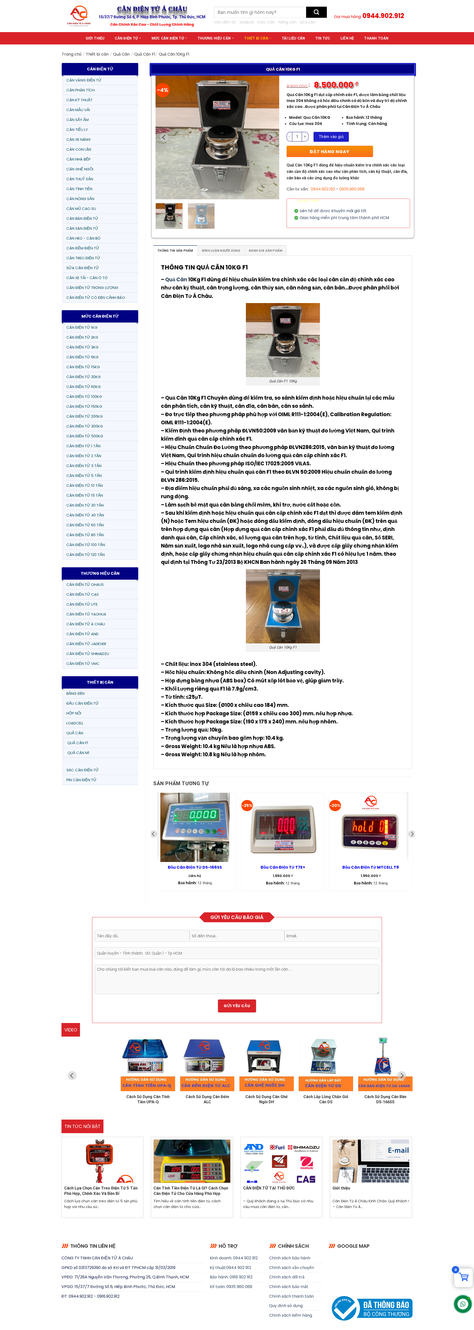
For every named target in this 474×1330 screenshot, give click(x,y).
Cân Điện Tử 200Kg (84, 416)
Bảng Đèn (75, 693)
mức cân (266, 22)
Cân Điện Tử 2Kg (82, 337)
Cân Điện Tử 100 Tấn (85, 544)
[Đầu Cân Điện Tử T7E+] (282, 827)
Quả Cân (121, 54)
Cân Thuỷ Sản (79, 179)
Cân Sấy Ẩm (77, 119)
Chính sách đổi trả (286, 1277)
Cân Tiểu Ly (77, 129)
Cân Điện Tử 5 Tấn (84, 475)
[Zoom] (162, 193)
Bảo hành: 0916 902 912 (231, 1277)
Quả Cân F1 (144, 54)
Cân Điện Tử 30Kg (83, 376)
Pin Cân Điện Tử (81, 779)
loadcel (246, 22)
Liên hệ (347, 38)
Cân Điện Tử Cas (82, 594)
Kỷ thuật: (218, 1267)
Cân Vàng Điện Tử (83, 80)
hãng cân (287, 22)
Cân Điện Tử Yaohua (86, 614)
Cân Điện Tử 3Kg (82, 347)
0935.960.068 (352, 189)
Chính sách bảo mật (288, 1286)
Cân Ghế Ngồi (79, 169)
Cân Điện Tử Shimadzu (87, 653)
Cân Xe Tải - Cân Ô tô (87, 277)
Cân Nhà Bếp (78, 159)
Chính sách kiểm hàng (290, 1315)
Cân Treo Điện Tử (83, 258)
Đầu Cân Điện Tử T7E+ (283, 867)
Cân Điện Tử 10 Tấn (84, 485)
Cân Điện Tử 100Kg (84, 396)
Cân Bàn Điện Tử (82, 218)
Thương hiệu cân (214, 38)
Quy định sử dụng (286, 1306)
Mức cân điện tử (168, 38)
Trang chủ (71, 54)
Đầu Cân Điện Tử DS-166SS (195, 867)
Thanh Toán (376, 38)
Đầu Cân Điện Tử (82, 703)
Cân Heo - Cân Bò (83, 238)
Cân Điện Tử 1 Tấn (83, 446)
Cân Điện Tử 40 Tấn (85, 515)
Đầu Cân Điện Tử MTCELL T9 (370, 867)
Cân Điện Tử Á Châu (85, 624)
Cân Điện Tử (126, 38)
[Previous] (164, 137)
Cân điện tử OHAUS (85, 584)
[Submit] (316, 12)
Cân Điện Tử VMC (82, 663)
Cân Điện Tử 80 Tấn (85, 534)
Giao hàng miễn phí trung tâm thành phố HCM (344, 218)
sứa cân (308, 22)
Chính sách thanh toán (291, 1296)
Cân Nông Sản (80, 198)
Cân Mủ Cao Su (81, 208)
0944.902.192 (323, 189)
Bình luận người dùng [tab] (221, 250)
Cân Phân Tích (80, 90)
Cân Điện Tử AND (82, 633)
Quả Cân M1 (78, 752)
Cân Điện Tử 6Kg (82, 357)
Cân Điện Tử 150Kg (84, 406)
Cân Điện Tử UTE (82, 604)
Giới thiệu (95, 38)
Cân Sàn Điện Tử (82, 228)
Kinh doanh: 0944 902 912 (234, 1258)
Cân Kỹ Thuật (79, 99)
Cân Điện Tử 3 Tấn (83, 465)
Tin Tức (322, 38)
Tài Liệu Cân (293, 38)
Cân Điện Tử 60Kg (83, 386)
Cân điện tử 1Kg (82, 327)
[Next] (270, 137)
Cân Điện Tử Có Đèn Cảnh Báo (95, 297)
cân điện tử (225, 22)
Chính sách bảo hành (289, 1258)
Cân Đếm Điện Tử (82, 248)
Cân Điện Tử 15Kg (83, 366)
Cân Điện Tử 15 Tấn (84, 495)
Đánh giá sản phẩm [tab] (265, 250)
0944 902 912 (238, 1267)
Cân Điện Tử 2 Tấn (83, 455)
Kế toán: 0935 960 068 (231, 1286)
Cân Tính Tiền (79, 188)
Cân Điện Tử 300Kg (84, 426)
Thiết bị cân (256, 38)
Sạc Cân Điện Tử (82, 770)
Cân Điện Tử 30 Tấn (85, 505)
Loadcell (74, 723)
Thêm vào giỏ (331, 136)
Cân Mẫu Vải (78, 109)
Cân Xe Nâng (78, 139)
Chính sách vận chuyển (291, 1267)
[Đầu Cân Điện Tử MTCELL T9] (370, 827)
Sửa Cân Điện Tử (82, 267)
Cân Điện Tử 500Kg (84, 436)
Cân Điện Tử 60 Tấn (85, 525)
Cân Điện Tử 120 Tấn (85, 554)
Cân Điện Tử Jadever (86, 643)
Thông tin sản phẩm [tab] (175, 250)
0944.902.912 (383, 15)
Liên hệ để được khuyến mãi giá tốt (333, 211)
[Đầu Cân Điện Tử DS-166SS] (195, 827)
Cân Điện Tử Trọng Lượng (92, 287)
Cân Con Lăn (78, 149)
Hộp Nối (73, 713)
